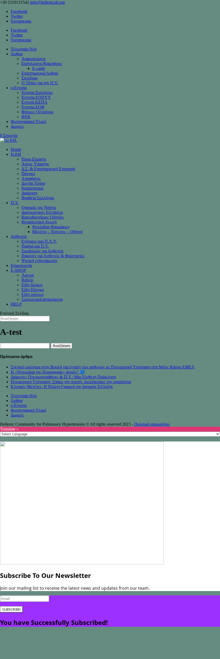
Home (16, 149)
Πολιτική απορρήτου (152, 424)
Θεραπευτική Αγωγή (39, 222)
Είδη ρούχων (32, 294)
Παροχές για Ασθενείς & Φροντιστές (53, 256)
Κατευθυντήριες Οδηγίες (42, 217)
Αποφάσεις (31, 178)
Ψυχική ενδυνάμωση (39, 260)
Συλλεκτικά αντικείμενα (42, 299)
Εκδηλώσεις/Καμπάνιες (41, 63)
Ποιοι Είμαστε (33, 159)
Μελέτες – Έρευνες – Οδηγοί (57, 231)
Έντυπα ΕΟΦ (33, 107)
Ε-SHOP (18, 270)
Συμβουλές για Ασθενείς (42, 251)
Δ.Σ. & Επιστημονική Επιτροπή (48, 168)
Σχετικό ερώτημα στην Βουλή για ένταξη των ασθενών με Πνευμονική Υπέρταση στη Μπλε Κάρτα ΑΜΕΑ (103, 367)
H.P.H (16, 154)
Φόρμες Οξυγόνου (37, 112)
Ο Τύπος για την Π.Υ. (39, 83)
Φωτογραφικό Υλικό (28, 121)
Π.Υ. (15, 202)
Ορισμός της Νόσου (38, 207)
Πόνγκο (28, 173)
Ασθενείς (19, 236)
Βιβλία (27, 280)
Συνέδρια (29, 78)
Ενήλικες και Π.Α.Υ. (39, 241)
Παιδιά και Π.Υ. (35, 246)
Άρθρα (17, 54)
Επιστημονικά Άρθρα (39, 73)
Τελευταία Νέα (23, 49)
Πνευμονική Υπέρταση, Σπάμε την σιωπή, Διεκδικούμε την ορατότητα (71, 381)
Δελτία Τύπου (33, 183)
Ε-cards (38, 68)
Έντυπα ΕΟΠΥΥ (36, 97)
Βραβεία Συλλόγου (37, 197)
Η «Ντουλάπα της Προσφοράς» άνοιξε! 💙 (48, 372)
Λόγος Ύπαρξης (35, 164)
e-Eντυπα (19, 87)
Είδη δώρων (32, 285)
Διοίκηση (29, 193)
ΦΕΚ (26, 116)
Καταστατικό (32, 188)
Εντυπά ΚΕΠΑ (34, 102)
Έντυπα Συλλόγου (37, 92)
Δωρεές (17, 126)
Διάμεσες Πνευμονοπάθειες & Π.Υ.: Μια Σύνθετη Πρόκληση (63, 377)
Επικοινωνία (21, 265)
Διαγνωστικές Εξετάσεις (42, 212)
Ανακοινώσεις (33, 58)
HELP (16, 304)
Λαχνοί (27, 275)
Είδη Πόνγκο (32, 289)
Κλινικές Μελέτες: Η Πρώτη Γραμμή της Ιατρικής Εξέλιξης (62, 386)
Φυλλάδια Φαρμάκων (50, 227)
